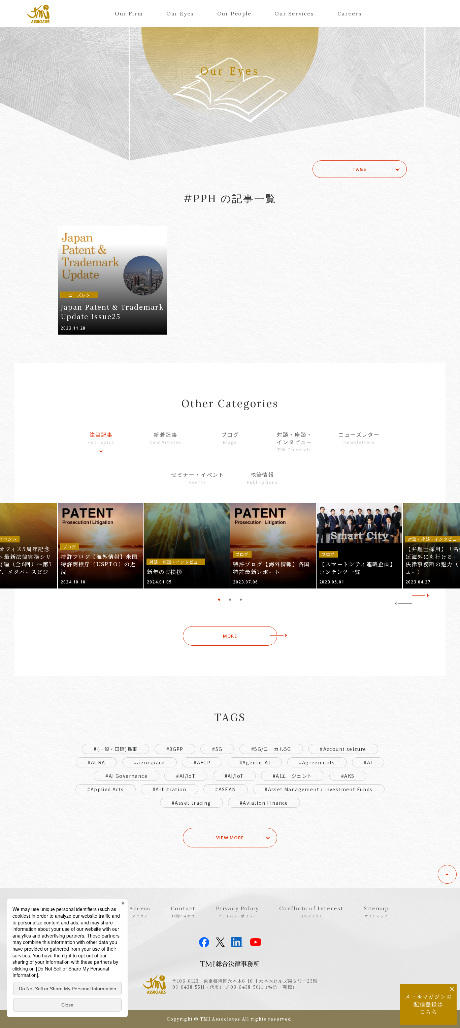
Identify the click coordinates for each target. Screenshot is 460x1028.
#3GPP (175, 749)
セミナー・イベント (197, 478)
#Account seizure (343, 749)
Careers (349, 13)
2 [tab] (230, 600)
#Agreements (317, 762)
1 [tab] (219, 600)
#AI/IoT (186, 775)
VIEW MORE (230, 838)
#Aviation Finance (264, 802)
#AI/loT (234, 775)
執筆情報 (262, 478)
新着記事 (166, 438)
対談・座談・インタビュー (295, 442)
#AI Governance (126, 775)
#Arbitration (170, 789)
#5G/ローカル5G (271, 749)
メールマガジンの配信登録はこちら (428, 1004)
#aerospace (149, 762)
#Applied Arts (105, 789)
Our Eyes (180, 13)
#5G (217, 749)
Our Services (294, 13)
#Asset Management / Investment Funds (318, 789)
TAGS (359, 169)
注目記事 (101, 438)
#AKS (348, 775)
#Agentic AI (254, 762)
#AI (368, 762)
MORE (230, 636)
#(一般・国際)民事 (115, 749)
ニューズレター (359, 438)
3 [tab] (241, 600)
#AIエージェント (293, 775)
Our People (234, 13)
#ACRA (96, 762)
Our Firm (129, 13)
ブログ (230, 438)
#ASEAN (225, 789)
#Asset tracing (191, 802)
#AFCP (202, 762)
